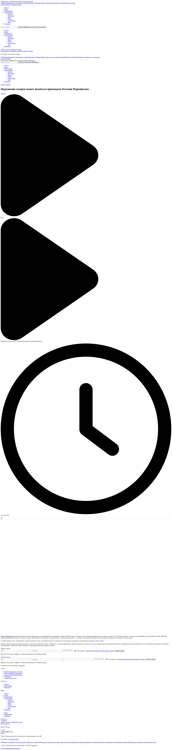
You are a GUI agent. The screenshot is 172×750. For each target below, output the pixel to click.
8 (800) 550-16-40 (16, 722)
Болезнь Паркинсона (7, 636)
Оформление (8, 11)
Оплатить (32, 60)
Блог (9, 22)
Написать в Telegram (34, 3)
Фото (9, 17)
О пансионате (8, 12)
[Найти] (32, 27)
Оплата (10, 14)
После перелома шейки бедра (13, 675)
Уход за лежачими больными (13, 673)
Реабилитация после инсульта (13, 671)
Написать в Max (70, 3)
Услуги (6, 8)
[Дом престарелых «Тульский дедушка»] (17, 1)
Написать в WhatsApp (78, 742)
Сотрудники (11, 20)
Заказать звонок (16, 4)
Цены (6, 9)
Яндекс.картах (14, 739)
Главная (3, 93)
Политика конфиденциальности (10, 748)
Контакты (7, 24)
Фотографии (8, 686)
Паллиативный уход (10, 678)
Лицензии (11, 16)
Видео (10, 19)
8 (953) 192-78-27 (6, 4)
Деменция (7, 676)
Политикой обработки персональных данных (100, 651)
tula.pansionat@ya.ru (7, 731)
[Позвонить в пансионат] (88, 57)
